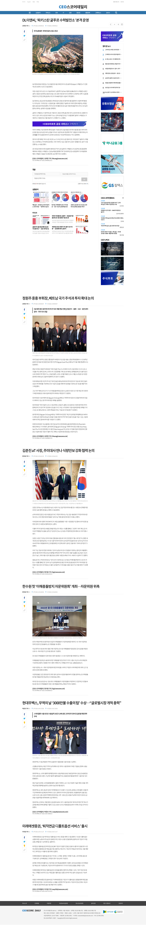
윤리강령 (93, 903)
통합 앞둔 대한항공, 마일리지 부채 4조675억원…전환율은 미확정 (113, 64)
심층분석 (38, 13)
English (29, 2)
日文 (34, 2)
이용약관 (49, 903)
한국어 (23, 2)
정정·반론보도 (106, 903)
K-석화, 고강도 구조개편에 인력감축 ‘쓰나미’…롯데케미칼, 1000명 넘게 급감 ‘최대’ (113, 59)
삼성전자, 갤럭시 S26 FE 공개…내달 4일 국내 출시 (113, 78)
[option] (112, 122)
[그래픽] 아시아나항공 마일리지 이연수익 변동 (113, 54)
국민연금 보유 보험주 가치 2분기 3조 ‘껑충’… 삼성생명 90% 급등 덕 (62, 228)
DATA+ (108, 13)
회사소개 (24, 903)
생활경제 (87, 13)
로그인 (122, 2)
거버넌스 (48, 13)
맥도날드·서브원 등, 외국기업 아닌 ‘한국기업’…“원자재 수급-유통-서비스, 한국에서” (40, 206)
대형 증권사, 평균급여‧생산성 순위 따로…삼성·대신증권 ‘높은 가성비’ (113, 73)
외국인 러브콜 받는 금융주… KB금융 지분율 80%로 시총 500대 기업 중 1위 (62, 217)
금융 (70, 13)
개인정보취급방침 (63, 903)
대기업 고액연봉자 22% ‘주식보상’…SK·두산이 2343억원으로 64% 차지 (60, 206)
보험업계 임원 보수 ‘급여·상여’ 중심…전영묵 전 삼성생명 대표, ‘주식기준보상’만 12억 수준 (113, 68)
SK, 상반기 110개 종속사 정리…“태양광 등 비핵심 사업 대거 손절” (113, 92)
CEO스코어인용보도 (107, 198)
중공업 (78, 13)
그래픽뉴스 (98, 13)
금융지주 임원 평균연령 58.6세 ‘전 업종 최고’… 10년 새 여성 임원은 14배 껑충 (40, 229)
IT (63, 13)
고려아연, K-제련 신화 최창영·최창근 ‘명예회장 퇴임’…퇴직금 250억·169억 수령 (113, 50)
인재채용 (37, 903)
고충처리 (120, 903)
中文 (38, 2)
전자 (56, 13)
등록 (84, 179)
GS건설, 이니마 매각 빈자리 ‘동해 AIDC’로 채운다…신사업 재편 (113, 87)
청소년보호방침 (79, 903)
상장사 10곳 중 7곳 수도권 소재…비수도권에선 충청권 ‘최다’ (79, 206)
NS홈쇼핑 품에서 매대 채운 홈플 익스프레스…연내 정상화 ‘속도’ (113, 83)
